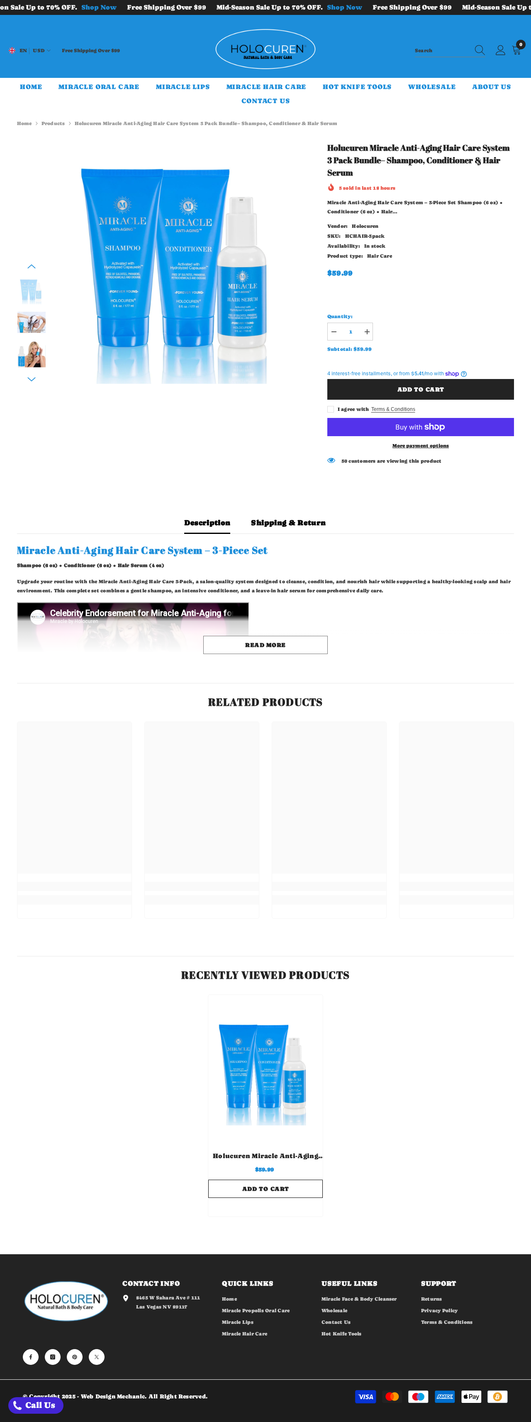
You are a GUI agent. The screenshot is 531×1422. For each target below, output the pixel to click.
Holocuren (365, 226)
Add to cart (420, 389)
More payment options (420, 446)
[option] (180, 264)
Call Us (39, 1405)
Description (207, 522)
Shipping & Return (288, 522)
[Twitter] (97, 1357)
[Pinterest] (75, 1357)
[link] (74, 886)
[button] (31, 266)
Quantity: (340, 316)
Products (53, 123)
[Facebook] (31, 1357)
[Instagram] (53, 1357)
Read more (265, 645)
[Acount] (501, 51)
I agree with (353, 409)
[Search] (450, 50)
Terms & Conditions (393, 409)
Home (24, 123)
